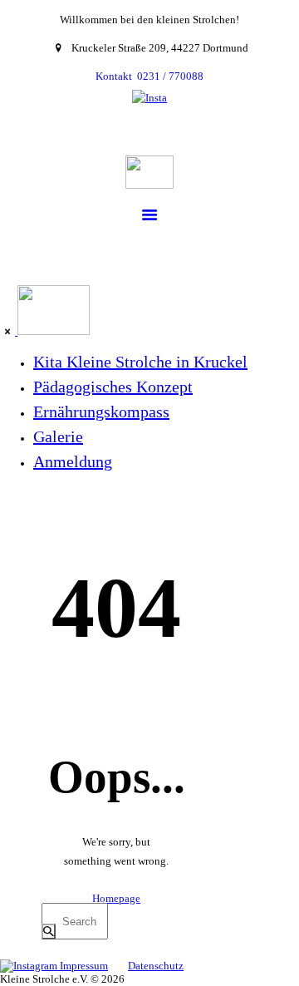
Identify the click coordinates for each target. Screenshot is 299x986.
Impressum (84, 965)
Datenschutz (156, 965)
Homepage (116, 898)
